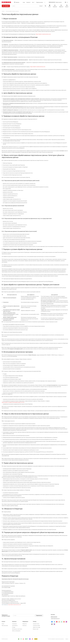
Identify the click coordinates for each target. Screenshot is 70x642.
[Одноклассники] (59, 622)
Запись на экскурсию (16, 630)
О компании (14, 623)
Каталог (3, 621)
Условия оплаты (36, 623)
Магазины (24, 625)
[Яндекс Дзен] (64, 622)
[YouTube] (57, 622)
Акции (3, 623)
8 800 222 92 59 (52, 2)
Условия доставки (36, 625)
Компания (14, 621)
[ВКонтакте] (52, 622)
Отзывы (13, 627)
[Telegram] (54, 622)
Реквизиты (25, 623)
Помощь (34, 621)
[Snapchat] (52, 624)
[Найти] (45, 6)
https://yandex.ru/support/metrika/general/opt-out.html (13, 402)
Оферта (66, 638)
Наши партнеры (5, 625)
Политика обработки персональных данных (56, 638)
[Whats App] (61, 622)
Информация (25, 621)
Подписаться (39, 615)
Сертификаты (15, 625)
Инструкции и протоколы (17, 629)
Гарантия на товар (36, 627)
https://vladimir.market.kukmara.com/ (43, 34)
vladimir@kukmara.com (55, 618)
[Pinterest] (66, 622)
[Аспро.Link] (54, 624)
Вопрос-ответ (35, 629)
